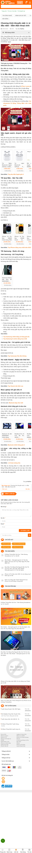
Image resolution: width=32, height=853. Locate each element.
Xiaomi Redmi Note (21, 746)
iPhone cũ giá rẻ (4, 735)
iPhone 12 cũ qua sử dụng (22, 737)
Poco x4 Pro (3, 734)
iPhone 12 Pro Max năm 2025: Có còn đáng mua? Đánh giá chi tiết (15, 682)
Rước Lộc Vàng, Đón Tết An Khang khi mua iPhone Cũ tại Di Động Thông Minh (16, 701)
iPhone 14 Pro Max (21, 744)
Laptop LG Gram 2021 (22, 734)
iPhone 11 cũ (4, 737)
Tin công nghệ (7, 15)
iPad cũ (18, 738)
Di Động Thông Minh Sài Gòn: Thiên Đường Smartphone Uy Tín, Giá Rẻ (15, 603)
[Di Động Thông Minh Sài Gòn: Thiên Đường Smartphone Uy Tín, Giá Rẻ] (16, 595)
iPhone (18, 743)
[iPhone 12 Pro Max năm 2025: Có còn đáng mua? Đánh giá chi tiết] (16, 669)
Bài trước (4, 489)
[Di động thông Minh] (8, 2)
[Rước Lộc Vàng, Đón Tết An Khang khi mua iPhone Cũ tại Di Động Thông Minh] (16, 692)
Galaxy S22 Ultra (4, 744)
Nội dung (4, 506)
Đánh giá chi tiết (20, 15)
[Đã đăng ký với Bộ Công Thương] (6, 786)
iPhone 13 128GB (21, 735)
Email (3, 524)
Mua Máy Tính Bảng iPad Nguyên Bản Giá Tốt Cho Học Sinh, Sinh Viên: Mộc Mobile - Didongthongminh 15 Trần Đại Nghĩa (15, 653)
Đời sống (5, 18)
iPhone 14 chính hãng (6, 743)
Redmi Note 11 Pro (5, 741)
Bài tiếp (28, 489)
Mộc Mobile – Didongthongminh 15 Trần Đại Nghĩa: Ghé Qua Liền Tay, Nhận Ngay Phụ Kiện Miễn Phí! (15, 627)
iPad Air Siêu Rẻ (4, 746)
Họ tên (3, 518)
